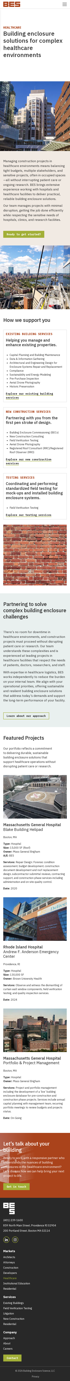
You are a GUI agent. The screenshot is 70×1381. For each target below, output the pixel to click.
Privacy (35, 1376)
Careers (8, 1348)
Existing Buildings (13, 1303)
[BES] (11, 3)
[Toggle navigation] (65, 4)
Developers (10, 1273)
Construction (10, 1267)
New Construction (13, 1318)
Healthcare (10, 1278)
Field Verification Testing (17, 1308)
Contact (12, 1358)
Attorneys (9, 1262)
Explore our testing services (28, 515)
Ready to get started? (24, 234)
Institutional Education (16, 1283)
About (6, 1343)
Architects (9, 1257)
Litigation (8, 1313)
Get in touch (16, 1186)
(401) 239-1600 (13, 1220)
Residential (9, 1288)
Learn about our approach (26, 716)
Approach (9, 1338)
